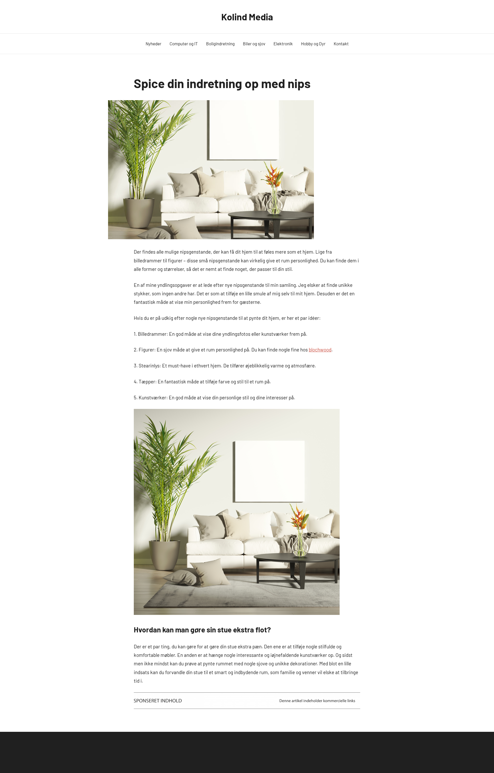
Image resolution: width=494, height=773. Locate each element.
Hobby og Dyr (313, 43)
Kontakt (341, 43)
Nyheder (153, 43)
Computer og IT (184, 43)
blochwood (320, 350)
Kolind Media (247, 16)
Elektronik (283, 43)
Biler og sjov (254, 43)
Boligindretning (220, 43)
